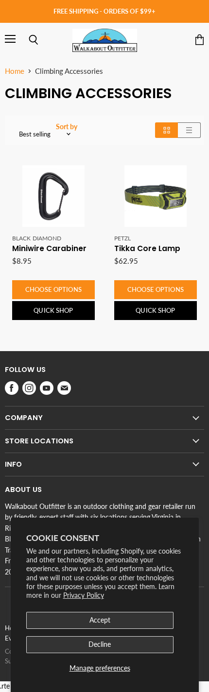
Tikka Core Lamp (147, 248)
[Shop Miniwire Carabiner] (53, 196)
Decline (99, 644)
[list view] (189, 130)
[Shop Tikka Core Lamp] (155, 196)
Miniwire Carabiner (49, 248)
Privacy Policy (83, 595)
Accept (99, 620)
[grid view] (166, 130)
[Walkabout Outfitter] (104, 40)
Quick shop (53, 310)
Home (14, 71)
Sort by (66, 127)
